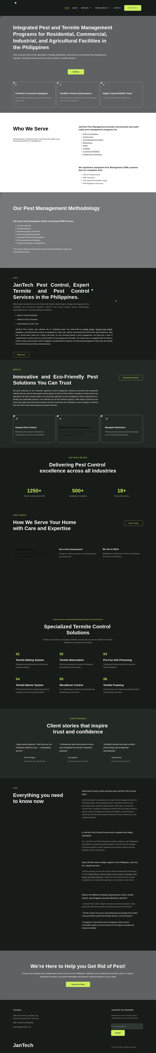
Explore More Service (131, 377)
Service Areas (101, 8)
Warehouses (87, 143)
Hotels (85, 146)
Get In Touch (133, 523)
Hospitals (86, 149)
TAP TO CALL (132, 8)
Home (67, 8)
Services (84, 8)
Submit (118, 1033)
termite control (88, 329)
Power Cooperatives (90, 134)
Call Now (76, 72)
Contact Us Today (78, 984)
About (75, 8)
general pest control (104, 329)
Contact (117, 8)
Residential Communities (92, 154)
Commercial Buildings (91, 151)
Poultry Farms (88, 137)
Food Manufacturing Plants (93, 140)
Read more (21, 355)
